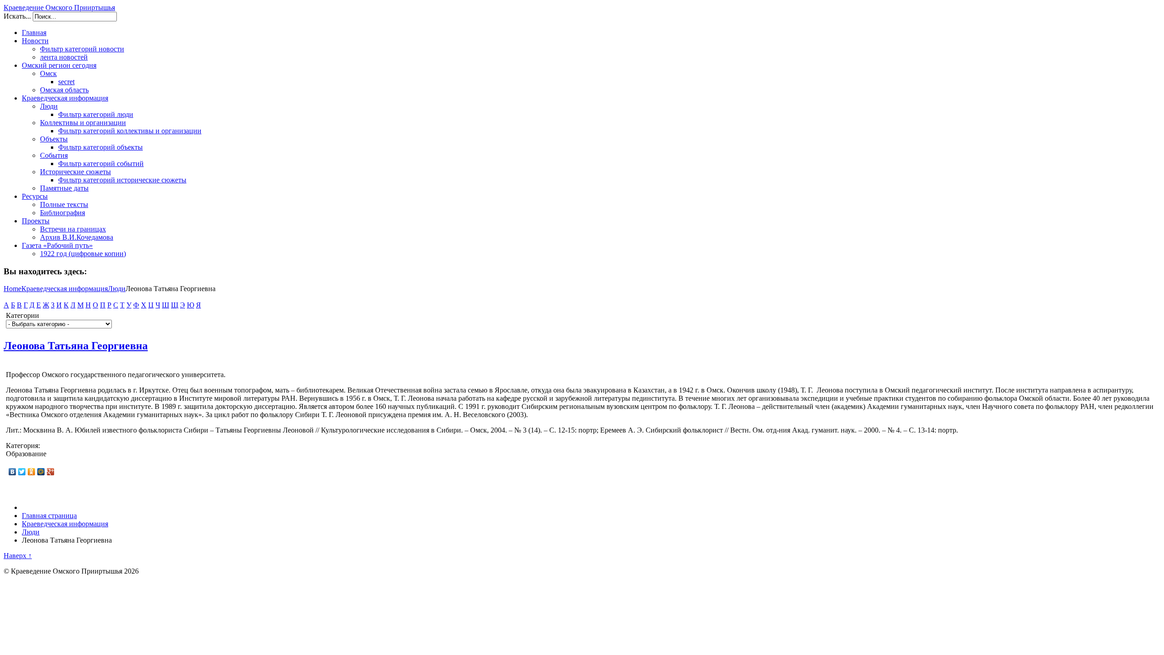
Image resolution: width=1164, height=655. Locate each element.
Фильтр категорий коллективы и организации (129, 131)
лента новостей (64, 57)
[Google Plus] (50, 472)
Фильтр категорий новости (82, 49)
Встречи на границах (73, 229)
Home (12, 288)
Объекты (54, 139)
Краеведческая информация (65, 98)
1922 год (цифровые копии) (83, 253)
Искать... (17, 16)
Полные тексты (64, 204)
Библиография (62, 213)
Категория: (23, 445)
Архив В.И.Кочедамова (76, 237)
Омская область (64, 90)
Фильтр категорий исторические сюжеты (122, 180)
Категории (22, 315)
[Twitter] (22, 472)
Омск (48, 73)
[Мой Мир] (41, 472)
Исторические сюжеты (75, 172)
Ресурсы (35, 196)
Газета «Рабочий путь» (57, 245)
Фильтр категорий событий (101, 163)
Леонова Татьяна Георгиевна (76, 346)
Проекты (36, 221)
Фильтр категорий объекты (100, 147)
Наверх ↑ (18, 555)
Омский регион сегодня (59, 65)
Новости (35, 41)
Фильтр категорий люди (95, 114)
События (54, 155)
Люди (49, 106)
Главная (34, 32)
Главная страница (49, 515)
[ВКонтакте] (12, 472)
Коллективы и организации (83, 122)
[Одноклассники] (31, 472)
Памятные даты (64, 188)
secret (66, 82)
